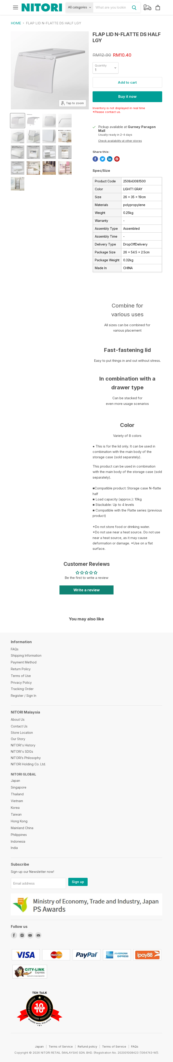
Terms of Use (21, 676)
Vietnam (17, 801)
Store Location (22, 732)
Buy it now (127, 96)
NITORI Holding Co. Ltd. (28, 764)
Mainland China (22, 828)
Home (16, 23)
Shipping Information (26, 655)
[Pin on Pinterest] (117, 159)
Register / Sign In (23, 695)
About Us (18, 719)
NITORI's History (23, 745)
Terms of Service (61, 1046)
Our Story (18, 739)
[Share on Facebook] (95, 159)
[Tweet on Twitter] (102, 159)
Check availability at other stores (120, 140)
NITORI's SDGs (22, 751)
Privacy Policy (21, 682)
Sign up (78, 882)
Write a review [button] (86, 590)
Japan (15, 780)
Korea (15, 808)
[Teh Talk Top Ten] (39, 1031)
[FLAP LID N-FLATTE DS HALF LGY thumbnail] (65, 120)
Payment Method (23, 662)
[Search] (134, 7)
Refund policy (87, 1046)
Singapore (18, 787)
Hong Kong (19, 821)
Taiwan (16, 814)
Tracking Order (22, 689)
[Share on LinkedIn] (109, 159)
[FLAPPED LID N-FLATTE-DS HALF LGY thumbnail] (17, 120)
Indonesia (18, 841)
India (14, 848)
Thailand (17, 794)
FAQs (14, 649)
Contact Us (19, 726)
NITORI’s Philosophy (26, 758)
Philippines (19, 835)
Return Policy (21, 669)
